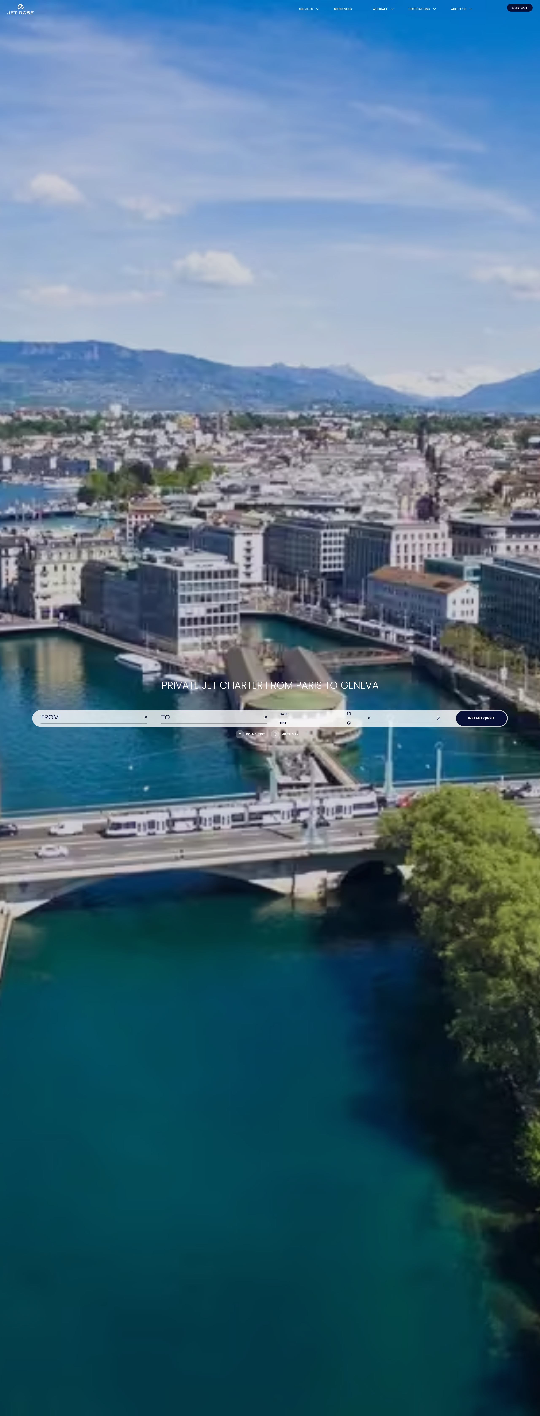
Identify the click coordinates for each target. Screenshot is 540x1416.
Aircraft (380, 9)
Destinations (419, 9)
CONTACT (520, 7)
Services (306, 9)
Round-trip (255, 734)
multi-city (289, 734)
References (343, 9)
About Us (458, 9)
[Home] (20, 9)
